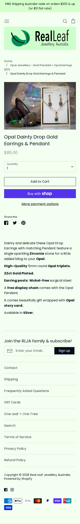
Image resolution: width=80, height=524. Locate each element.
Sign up (64, 350)
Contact (11, 367)
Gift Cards (12, 402)
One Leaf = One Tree (21, 414)
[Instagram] (10, 489)
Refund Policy (15, 460)
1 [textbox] (7, 168)
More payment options (40, 204)
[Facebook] (4, 489)
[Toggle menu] (6, 20)
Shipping (11, 379)
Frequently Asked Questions (26, 391)
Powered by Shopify (18, 479)
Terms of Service (17, 437)
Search (10, 425)
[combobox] (40, 166)
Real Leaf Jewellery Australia (50, 475)
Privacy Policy (15, 448)
